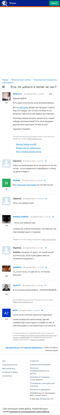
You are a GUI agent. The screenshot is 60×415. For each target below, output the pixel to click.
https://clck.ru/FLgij (49, 239)
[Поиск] (46, 4)
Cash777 (17, 285)
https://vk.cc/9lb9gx (37, 340)
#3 (46, 198)
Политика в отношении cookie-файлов (40, 378)
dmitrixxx (17, 93)
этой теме (23, 107)
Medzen (16, 180)
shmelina (17, 267)
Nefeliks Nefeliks (21, 216)
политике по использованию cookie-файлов (29, 411)
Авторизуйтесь (13, 347)
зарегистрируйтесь (33, 347)
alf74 (15, 310)
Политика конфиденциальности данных (39, 371)
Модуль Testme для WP (26, 144)
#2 (45, 180)
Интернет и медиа (10, 372)
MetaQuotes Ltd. (47, 399)
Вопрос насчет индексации (28, 147)
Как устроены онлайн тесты (28, 151)
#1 (46, 161)
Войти (54, 3)
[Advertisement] (30, 14)
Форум (5, 79)
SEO (3, 361)
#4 (53, 216)
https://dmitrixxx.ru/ (34, 139)
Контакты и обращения (40, 389)
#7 (45, 285)
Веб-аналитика (8, 368)
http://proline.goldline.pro (22, 302)
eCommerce (7, 376)
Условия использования (40, 364)
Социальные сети (9, 364)
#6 (46, 267)
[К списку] (8, 87)
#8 (42, 310)
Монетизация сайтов (21, 79)
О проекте (34, 361)
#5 (46, 248)
